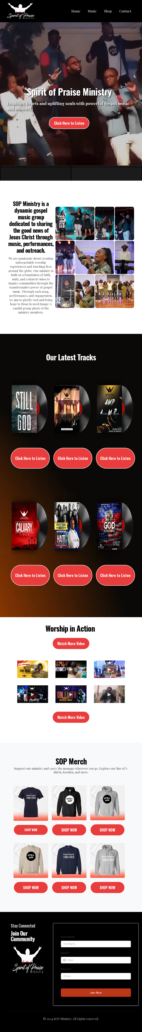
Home (75, 11)
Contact (125, 11)
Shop (108, 11)
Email (65, 953)
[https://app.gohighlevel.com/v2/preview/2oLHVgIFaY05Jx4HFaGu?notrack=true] (21, 11)
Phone (66, 969)
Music (92, 11)
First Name (68, 936)
